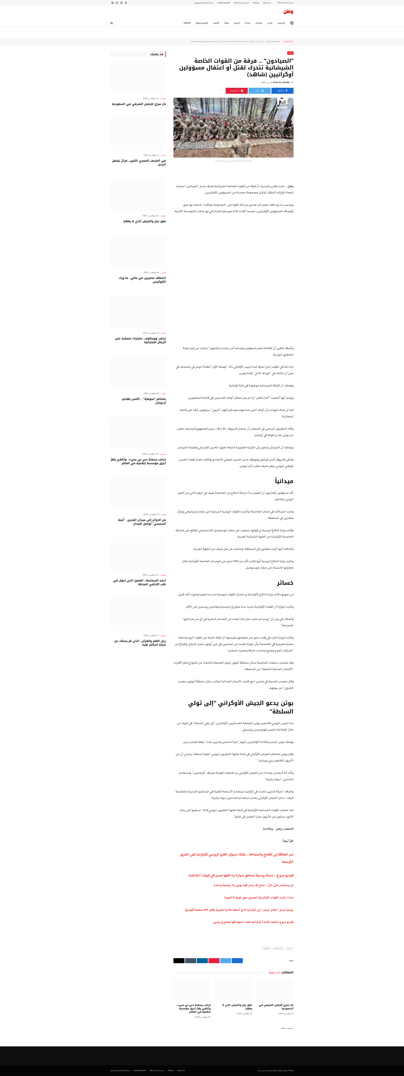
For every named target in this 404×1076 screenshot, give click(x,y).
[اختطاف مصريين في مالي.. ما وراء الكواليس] (138, 251)
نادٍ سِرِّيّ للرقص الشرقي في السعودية (276, 1006)
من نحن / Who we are (241, 3)
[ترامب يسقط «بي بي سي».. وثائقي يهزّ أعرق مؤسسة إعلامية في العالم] (192, 990)
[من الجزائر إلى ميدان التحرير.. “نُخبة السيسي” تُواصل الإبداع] (138, 493)
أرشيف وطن (276, 41)
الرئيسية (281, 22)
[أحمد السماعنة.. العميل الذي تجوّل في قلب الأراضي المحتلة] (138, 553)
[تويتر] (304, 186)
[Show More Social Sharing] (222, 91)
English (187, 22)
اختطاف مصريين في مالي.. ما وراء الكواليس (142, 280)
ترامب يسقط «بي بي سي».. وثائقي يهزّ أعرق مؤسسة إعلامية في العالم (193, 1008)
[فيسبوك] (304, 178)
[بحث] (111, 23)
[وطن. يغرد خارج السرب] (288, 12)
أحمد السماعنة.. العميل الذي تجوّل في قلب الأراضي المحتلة (139, 582)
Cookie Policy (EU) (224, 3)
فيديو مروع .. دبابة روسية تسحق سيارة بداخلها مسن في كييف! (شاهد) (241, 875)
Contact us (266, 3)
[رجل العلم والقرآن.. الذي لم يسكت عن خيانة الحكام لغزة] (138, 614)
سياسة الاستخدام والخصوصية (204, 3)
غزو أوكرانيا (266, 948)
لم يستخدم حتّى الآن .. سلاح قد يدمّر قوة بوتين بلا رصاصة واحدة (254, 885)
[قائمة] (292, 23)
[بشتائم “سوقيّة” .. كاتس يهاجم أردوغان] (138, 372)
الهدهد (258, 22)
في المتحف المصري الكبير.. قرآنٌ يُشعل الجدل (139, 163)
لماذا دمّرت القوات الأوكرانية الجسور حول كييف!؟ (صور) (259, 897)
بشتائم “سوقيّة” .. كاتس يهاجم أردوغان (144, 401)
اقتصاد (216, 22)
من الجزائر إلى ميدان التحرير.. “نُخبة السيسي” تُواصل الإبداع (142, 522)
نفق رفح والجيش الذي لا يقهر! (237, 1006)
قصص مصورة (202, 22)
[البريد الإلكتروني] (304, 210)
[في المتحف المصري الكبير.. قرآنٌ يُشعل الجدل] (138, 134)
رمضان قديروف (278, 948)
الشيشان (289, 948)
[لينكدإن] (304, 194)
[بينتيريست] (304, 202)
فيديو (237, 22)
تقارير (270, 22)
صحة (226, 22)
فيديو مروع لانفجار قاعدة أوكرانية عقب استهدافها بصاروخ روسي (253, 922)
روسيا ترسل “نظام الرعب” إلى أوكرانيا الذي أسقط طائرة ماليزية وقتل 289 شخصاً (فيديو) (239, 910)
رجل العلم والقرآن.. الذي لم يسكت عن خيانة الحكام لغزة (140, 643)
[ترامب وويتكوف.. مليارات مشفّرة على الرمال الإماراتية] (138, 311)
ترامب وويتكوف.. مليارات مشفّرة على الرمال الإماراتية (140, 340)
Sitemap (256, 3)
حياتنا (247, 22)
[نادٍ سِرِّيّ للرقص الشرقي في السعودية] (275, 990)
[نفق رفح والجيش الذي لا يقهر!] (233, 990)
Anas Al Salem (281, 82)
